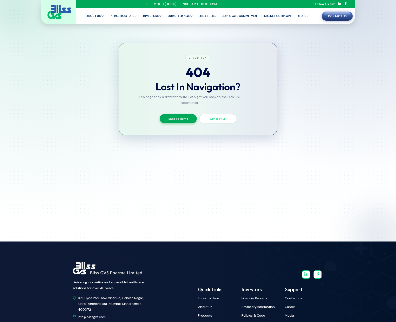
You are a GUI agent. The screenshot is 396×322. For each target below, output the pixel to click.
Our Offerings (179, 16)
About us (93, 16)
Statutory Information (258, 307)
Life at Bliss (207, 16)
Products (205, 315)
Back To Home (178, 119)
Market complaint (278, 16)
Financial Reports (254, 298)
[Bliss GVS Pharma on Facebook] (318, 274)
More (302, 16)
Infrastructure (122, 16)
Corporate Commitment (240, 16)
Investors (151, 16)
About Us (205, 307)
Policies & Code (253, 315)
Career (290, 307)
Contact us (337, 16)
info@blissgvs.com (92, 317)
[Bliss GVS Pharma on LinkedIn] (306, 274)
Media (289, 315)
